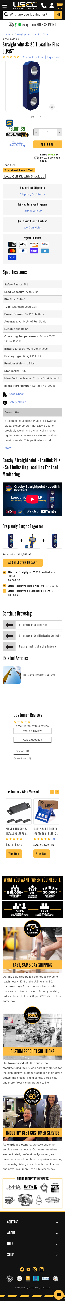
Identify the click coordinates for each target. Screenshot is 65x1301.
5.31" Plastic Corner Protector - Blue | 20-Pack (46, 831)
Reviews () (21, 751)
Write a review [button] (32, 730)
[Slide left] (25, 117)
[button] (4, 6)
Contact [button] (13, 1221)
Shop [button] (10, 1254)
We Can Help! (32, 227)
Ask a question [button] (32, 739)
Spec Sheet (16, 393)
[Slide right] (40, 117)
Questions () (22, 758)
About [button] (11, 1232)
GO (58, 14)
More (8, 447)
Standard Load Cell (19, 170)
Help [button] (10, 1243)
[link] (27, 586)
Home (6, 34)
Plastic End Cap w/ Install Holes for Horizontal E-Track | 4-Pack (17, 831)
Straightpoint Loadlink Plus (31, 34)
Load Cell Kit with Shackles (24, 176)
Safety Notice (17, 401)
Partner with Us (32, 210)
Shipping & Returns (32, 194)
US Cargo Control (27, 1288)
